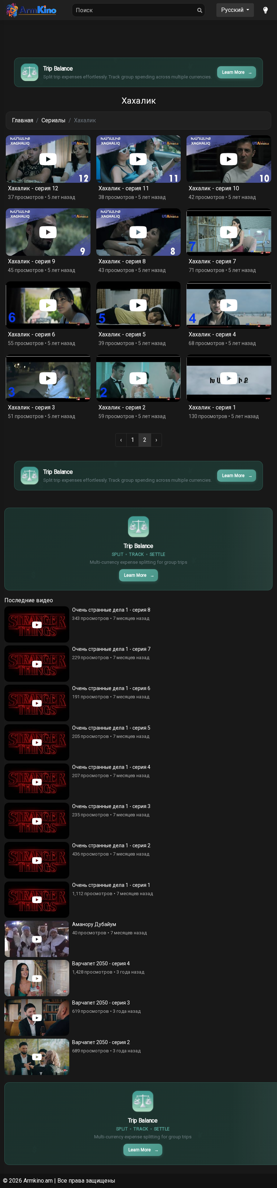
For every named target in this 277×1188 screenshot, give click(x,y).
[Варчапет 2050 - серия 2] (36, 1057)
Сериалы (53, 120)
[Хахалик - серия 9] (48, 232)
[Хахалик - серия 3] (48, 378)
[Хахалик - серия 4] (228, 305)
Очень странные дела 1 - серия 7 (111, 649)
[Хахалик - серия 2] (138, 378)
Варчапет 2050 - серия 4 (101, 963)
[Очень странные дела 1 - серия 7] (36, 663)
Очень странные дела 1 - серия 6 (111, 688)
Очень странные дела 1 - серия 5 (111, 728)
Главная (22, 120)
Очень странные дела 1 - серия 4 (111, 767)
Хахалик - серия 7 (212, 261)
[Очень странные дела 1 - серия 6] (36, 703)
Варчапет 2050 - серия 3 (101, 1003)
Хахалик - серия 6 (31, 334)
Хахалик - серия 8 (122, 261)
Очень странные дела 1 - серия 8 (111, 610)
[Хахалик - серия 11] (138, 159)
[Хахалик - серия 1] (228, 378)
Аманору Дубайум (94, 924)
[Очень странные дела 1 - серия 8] (36, 624)
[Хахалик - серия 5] (138, 305)
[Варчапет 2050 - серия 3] (36, 1017)
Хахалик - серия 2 (122, 407)
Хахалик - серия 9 (31, 261)
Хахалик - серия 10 (214, 188)
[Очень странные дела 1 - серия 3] (36, 821)
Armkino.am (38, 1180)
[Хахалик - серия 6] (48, 305)
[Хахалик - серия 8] (138, 232)
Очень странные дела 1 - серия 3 (111, 806)
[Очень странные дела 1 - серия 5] (36, 742)
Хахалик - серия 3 (31, 407)
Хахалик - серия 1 (212, 407)
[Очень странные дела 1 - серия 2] (36, 860)
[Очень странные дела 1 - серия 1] (36, 899)
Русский (233, 9)
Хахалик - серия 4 (212, 334)
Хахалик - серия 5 (122, 334)
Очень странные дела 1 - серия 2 (111, 845)
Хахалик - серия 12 (33, 188)
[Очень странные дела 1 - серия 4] (36, 781)
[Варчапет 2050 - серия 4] (36, 978)
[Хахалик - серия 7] (228, 232)
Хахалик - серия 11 (123, 188)
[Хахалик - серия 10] (228, 159)
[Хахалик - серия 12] (48, 159)
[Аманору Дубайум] (36, 939)
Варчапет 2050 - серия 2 (101, 1042)
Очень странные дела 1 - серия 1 (111, 885)
